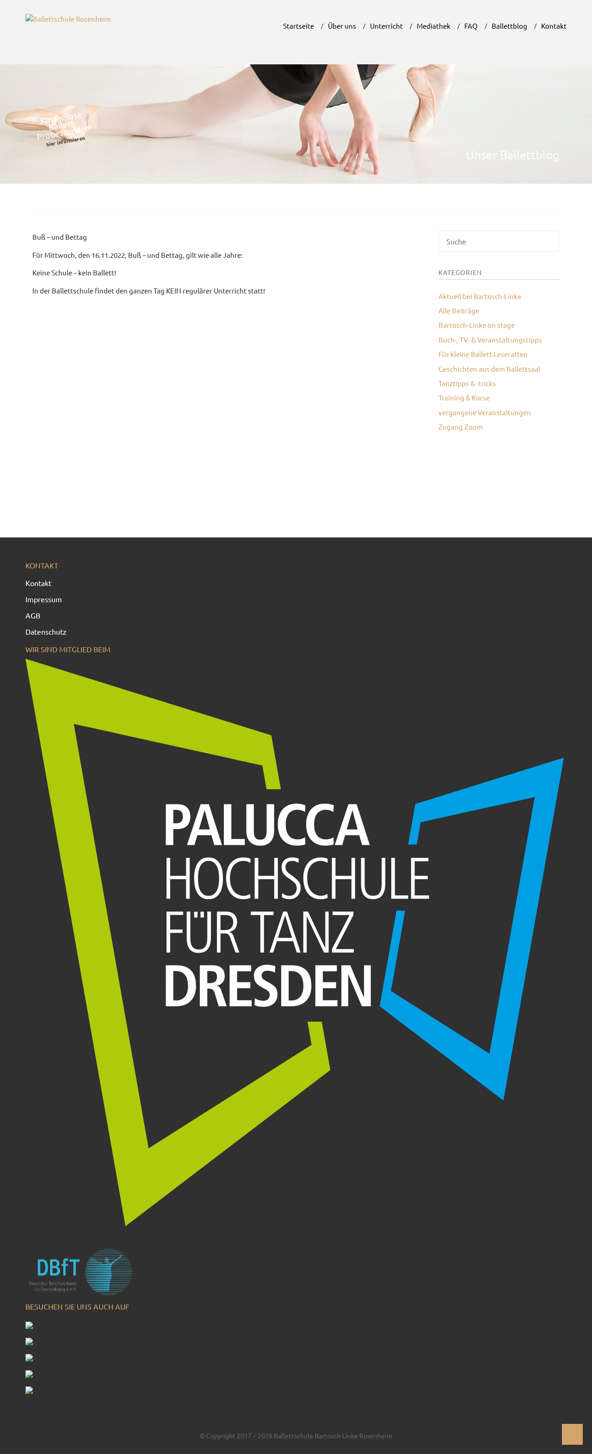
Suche (551, 244)
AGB (32, 615)
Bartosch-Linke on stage (476, 324)
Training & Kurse (464, 397)
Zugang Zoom (460, 426)
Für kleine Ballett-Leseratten (483, 353)
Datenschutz (46, 631)
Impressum (43, 599)
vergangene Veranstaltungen (484, 412)
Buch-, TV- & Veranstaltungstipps (490, 339)
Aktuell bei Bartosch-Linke (479, 296)
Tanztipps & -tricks (467, 383)
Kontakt (38, 582)
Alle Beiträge (458, 310)
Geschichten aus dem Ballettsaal (489, 368)
